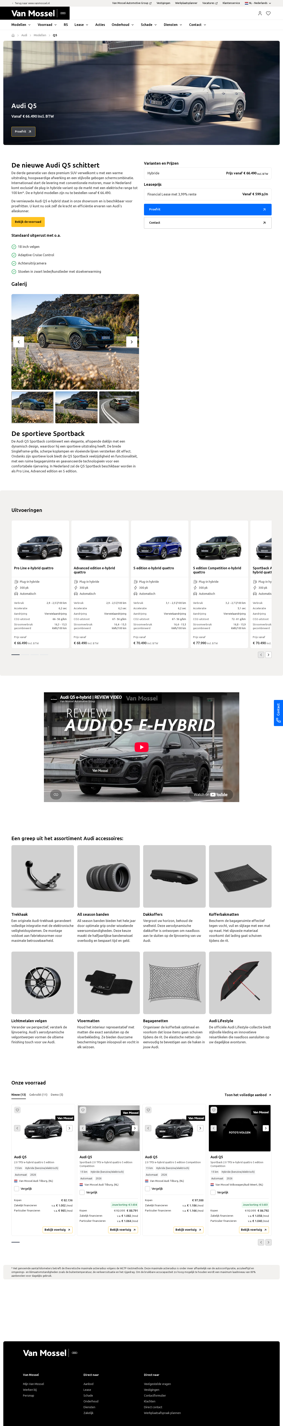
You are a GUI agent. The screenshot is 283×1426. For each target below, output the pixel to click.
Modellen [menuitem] (18, 25)
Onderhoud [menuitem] (120, 25)
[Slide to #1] (32, 407)
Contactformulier (155, 1395)
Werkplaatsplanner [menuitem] (186, 3)
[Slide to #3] (120, 407)
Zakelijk (88, 1413)
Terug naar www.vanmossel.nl (32, 3)
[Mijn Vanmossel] (260, 13)
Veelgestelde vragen (157, 1384)
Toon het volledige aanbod (246, 1095)
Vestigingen (151, 1390)
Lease (87, 1390)
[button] (260, 13)
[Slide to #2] (76, 407)
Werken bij (30, 1390)
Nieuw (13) (18, 1095)
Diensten (89, 1407)
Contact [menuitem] (195, 25)
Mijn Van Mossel (33, 1384)
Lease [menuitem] (79, 25)
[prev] (18, 341)
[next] (131, 341)
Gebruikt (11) (38, 1095)
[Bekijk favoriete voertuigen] (268, 13)
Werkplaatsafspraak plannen (162, 1413)
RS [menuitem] (66, 25)
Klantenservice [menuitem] (231, 3)
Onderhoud (90, 1401)
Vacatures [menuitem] (208, 3)
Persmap (28, 1395)
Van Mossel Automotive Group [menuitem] (130, 3)
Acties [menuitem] (100, 25)
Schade (88, 1395)
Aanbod (88, 1384)
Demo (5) (57, 1095)
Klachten (149, 1401)
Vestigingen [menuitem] (163, 3)
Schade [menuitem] (146, 25)
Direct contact (153, 1407)
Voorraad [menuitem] (45, 25)
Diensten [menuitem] (171, 25)
